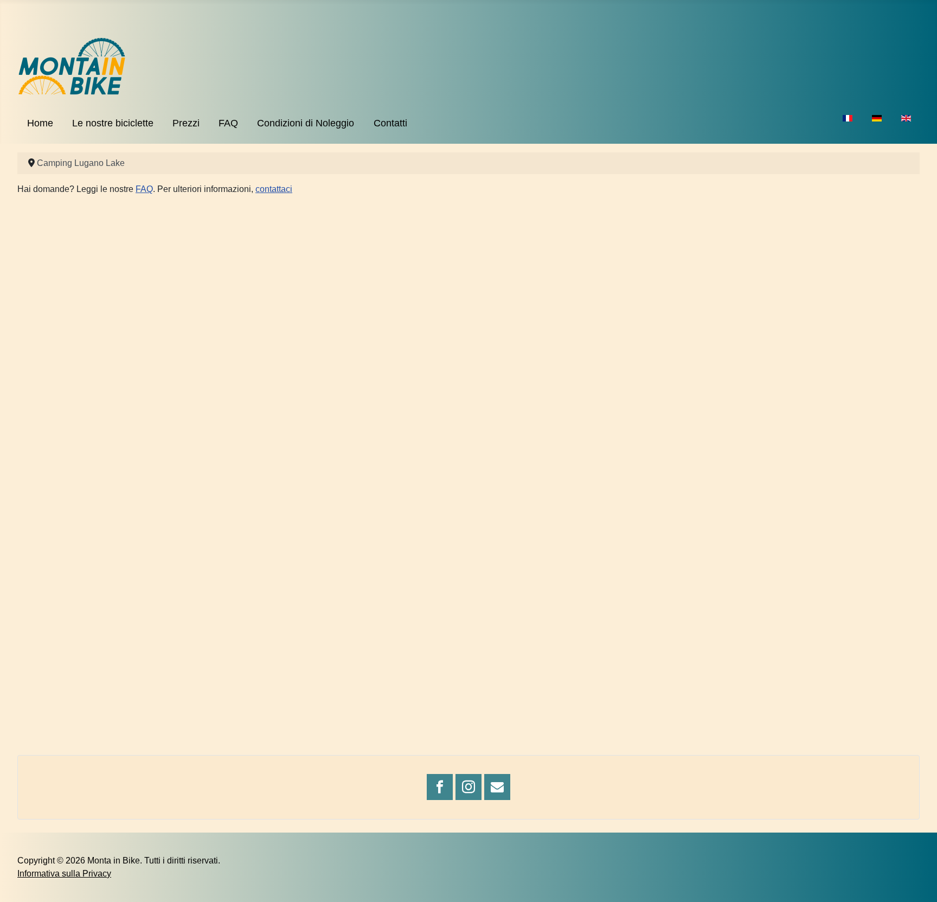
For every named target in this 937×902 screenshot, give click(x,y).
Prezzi (186, 123)
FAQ (228, 123)
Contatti (390, 123)
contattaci (273, 189)
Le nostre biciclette (112, 123)
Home (40, 123)
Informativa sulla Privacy (64, 873)
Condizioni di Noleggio (305, 123)
